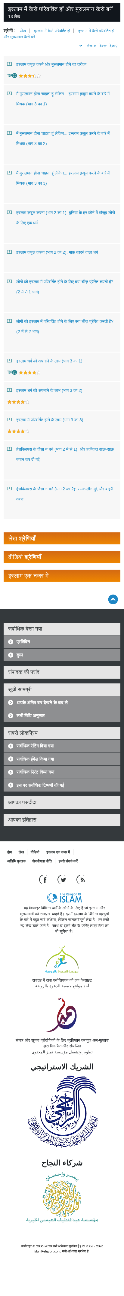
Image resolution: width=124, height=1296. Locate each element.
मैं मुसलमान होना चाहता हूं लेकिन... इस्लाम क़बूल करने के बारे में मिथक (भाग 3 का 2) (63, 138)
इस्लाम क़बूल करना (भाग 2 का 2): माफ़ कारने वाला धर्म (57, 252)
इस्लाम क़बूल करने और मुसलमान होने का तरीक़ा (51, 64)
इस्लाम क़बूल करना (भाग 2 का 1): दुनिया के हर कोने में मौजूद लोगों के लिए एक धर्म (65, 217)
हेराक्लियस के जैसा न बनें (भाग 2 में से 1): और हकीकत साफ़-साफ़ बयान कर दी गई (65, 454)
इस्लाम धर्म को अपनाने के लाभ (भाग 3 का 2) (49, 390)
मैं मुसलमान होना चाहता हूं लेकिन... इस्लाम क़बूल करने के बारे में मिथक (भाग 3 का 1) (63, 98)
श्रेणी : (10, 30)
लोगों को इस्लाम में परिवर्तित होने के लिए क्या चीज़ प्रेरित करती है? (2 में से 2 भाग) (64, 326)
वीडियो (35, 852)
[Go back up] (113, 599)
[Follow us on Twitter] (62, 879)
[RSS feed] (80, 879)
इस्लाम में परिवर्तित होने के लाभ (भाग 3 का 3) (49, 419)
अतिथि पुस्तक (16, 861)
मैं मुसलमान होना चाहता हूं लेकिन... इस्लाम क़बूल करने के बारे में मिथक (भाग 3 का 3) (63, 178)
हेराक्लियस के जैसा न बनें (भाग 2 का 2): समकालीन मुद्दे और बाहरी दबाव (64, 493)
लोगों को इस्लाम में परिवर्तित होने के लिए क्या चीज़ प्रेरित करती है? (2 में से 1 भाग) (64, 286)
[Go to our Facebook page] (43, 879)
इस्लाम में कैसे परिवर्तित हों (52, 31)
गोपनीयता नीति (42, 861)
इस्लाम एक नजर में (58, 852)
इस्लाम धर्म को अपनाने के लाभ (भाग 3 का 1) (49, 361)
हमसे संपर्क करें (68, 861)
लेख (23, 31)
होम (9, 852)
